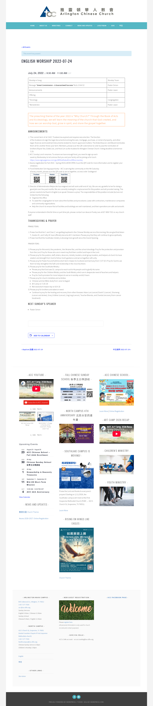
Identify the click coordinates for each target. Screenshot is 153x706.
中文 (121, 25)
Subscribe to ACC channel (38, 402)
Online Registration (116, 411)
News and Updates (84, 25)
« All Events (26, 47)
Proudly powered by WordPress (62, 702)
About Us (43, 25)
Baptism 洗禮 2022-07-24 (32, 349)
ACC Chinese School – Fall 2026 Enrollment (38, 453)
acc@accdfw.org (24, 607)
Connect (69, 25)
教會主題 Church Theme (29, 512)
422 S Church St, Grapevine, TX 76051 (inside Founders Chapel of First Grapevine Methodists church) (33, 633)
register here (68, 622)
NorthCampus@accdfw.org (28, 642)
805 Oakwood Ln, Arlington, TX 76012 (31, 602)
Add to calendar (42, 335)
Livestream (101, 25)
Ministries (56, 25)
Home (32, 25)
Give (113, 25)
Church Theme (65, 578)
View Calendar (24, 497)
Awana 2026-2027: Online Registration (33, 518)
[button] (39, 409)
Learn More (63, 510)
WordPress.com (97, 702)
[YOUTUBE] (79, 697)
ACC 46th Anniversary (38, 492)
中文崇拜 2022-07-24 (122, 349)
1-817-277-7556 (24, 605)
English (21, 656)
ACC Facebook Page (117, 597)
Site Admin (22, 676)
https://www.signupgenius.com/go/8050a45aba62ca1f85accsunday (56, 160)
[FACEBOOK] (74, 697)
